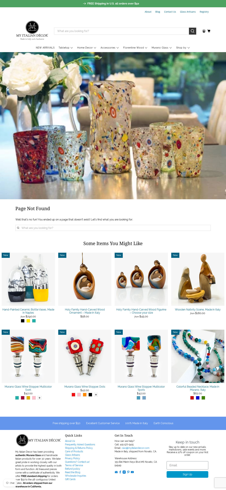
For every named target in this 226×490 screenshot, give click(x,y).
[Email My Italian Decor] (116, 473)
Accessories (108, 47)
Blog (157, 11)
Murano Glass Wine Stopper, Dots (84, 386)
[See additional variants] (39, 398)
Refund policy (72, 468)
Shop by (181, 47)
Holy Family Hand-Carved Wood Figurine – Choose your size (141, 311)
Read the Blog (72, 472)
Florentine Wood (133, 47)
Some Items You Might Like (113, 243)
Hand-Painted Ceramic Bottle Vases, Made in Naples (28, 311)
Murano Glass (160, 47)
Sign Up (187, 474)
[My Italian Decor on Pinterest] (128, 473)
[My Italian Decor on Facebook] (120, 473)
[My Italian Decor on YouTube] (132, 473)
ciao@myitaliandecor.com (135, 448)
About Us (70, 441)
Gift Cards (70, 479)
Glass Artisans (188, 11)
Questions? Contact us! (77, 462)
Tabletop (64, 47)
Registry (204, 11)
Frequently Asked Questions (80, 444)
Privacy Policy (72, 458)
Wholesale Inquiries (75, 475)
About (148, 11)
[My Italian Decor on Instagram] (124, 473)
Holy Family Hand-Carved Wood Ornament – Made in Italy (85, 311)
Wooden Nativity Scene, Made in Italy (198, 309)
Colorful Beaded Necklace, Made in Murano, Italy (197, 388)
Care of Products (74, 451)
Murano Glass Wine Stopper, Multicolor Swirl (28, 388)
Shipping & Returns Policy (79, 448)
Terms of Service (74, 465)
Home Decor (85, 47)
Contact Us (170, 11)
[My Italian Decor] (32, 31)
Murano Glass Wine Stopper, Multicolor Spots (141, 388)
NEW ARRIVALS (45, 47)
